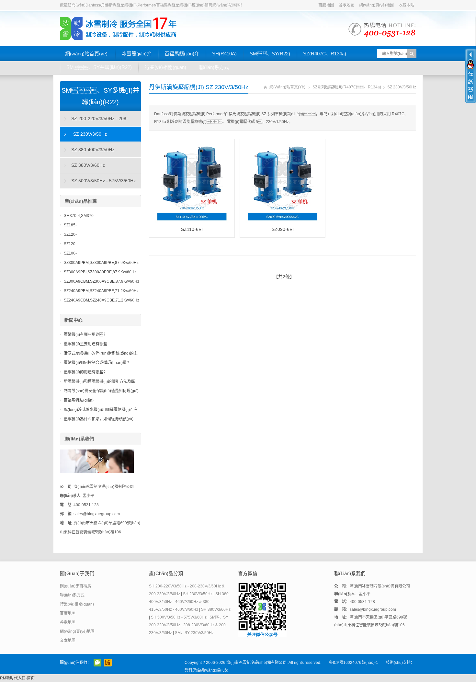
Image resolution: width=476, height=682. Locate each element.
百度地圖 (326, 5)
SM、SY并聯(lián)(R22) (99, 67)
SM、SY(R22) (270, 53)
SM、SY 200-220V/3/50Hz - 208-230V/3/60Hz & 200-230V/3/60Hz (188, 625)
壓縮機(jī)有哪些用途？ (85, 334)
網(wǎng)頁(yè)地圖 (376, 5)
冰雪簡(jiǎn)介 (137, 53)
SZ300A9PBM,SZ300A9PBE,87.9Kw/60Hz (101, 262)
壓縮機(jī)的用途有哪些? (85, 372)
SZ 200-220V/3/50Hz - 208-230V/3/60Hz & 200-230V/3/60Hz (94, 121)
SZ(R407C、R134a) (324, 53)
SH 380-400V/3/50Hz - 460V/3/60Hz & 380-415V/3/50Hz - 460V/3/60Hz (189, 602)
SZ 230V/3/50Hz (401, 87)
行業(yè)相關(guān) (165, 67)
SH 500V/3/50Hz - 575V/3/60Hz (179, 617)
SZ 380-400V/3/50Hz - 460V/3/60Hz (88, 152)
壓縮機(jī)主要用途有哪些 (85, 344)
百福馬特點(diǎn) (79, 400)
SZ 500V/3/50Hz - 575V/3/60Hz (103, 180)
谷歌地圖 (346, 5)
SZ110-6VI (192, 229)
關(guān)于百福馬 (75, 586)
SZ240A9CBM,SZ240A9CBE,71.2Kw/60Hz (101, 300)
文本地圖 (67, 640)
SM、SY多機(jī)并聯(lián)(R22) (100, 96)
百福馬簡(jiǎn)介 (181, 53)
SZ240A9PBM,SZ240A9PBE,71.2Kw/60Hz (101, 291)
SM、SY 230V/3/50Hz (194, 633)
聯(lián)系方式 (214, 67)
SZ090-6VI (283, 229)
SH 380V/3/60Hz (216, 609)
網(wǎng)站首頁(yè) (86, 53)
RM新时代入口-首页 (17, 678)
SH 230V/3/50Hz (197, 594)
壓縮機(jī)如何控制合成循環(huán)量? (96, 362)
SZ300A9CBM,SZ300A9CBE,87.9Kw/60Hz (101, 281)
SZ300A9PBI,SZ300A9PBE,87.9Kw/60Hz (100, 272)
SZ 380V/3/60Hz (88, 165)
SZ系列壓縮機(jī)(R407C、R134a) (346, 87)
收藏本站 (406, 5)
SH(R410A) (224, 53)
